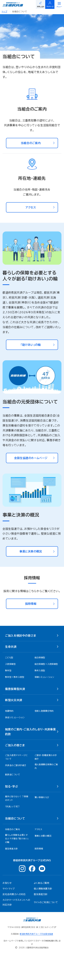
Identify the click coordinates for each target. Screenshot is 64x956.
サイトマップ (9, 889)
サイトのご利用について (46, 902)
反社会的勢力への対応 (14, 894)
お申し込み (40, 6)
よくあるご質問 (41, 883)
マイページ (50, 6)
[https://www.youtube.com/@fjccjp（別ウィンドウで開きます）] (42, 868)
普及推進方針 (41, 894)
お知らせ (7, 883)
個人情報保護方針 (43, 889)
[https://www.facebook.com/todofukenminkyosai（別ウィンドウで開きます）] (32, 868)
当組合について (15, 818)
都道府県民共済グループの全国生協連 (36, 934)
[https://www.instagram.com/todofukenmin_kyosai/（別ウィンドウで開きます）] (22, 868)
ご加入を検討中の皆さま (20, 635)
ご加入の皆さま (15, 745)
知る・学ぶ (11, 786)
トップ (4, 11)
